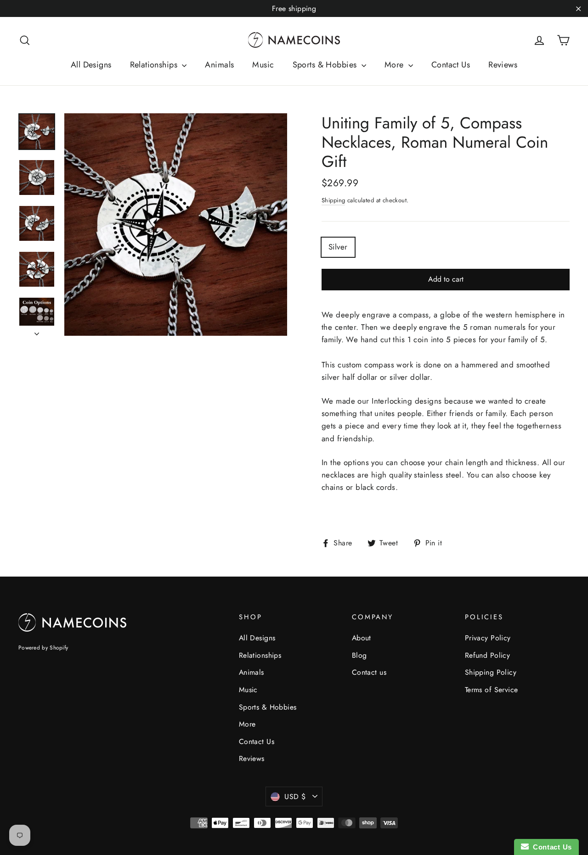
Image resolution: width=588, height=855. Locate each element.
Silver (338, 246)
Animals (219, 65)
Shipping (333, 200)
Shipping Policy (490, 672)
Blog (359, 655)
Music (263, 65)
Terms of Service (491, 689)
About (361, 638)
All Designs (91, 65)
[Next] (36, 331)
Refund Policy (487, 655)
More (395, 65)
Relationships (155, 65)
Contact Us (450, 65)
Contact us (369, 672)
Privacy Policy (488, 638)
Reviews (502, 65)
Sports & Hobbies (326, 65)
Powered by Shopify (43, 648)
